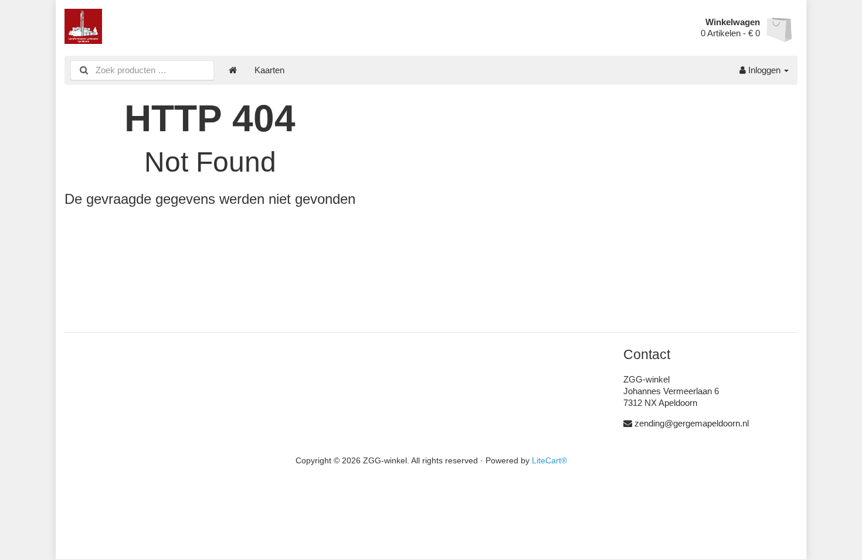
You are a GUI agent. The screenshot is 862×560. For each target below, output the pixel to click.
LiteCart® (549, 460)
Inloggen (764, 70)
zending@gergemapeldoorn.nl (691, 423)
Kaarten (269, 70)
